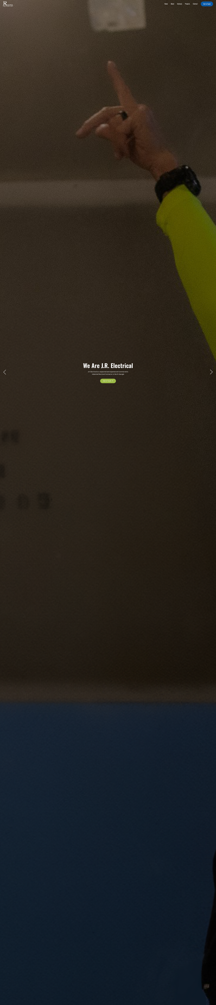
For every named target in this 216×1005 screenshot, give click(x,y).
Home (166, 4)
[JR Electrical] (8, 4)
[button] (207, 4)
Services (179, 4)
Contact (195, 4)
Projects (187, 4)
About (172, 4)
